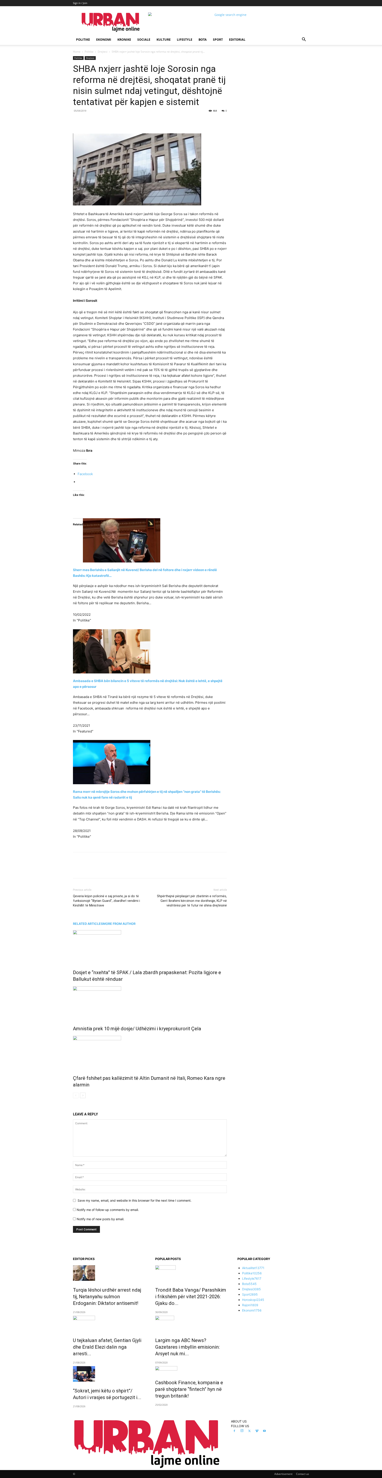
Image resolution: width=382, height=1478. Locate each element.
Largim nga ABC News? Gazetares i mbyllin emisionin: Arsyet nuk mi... (187, 1347)
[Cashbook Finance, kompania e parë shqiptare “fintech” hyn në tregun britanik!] (191, 1369)
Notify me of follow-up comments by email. (108, 1210)
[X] (113, 120)
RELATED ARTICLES (88, 923)
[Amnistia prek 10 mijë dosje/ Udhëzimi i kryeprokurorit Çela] (150, 1002)
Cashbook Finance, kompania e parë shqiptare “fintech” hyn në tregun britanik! (189, 1389)
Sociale (143, 39)
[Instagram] (242, 1431)
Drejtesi (102, 52)
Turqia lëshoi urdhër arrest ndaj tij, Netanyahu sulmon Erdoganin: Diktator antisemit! (107, 1296)
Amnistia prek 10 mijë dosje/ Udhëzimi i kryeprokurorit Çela (137, 1028)
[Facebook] (103, 120)
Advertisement (283, 1474)
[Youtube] (264, 1431)
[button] (303, 40)
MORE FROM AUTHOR (119, 923)
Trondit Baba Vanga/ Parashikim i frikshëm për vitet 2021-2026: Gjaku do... (190, 1296)
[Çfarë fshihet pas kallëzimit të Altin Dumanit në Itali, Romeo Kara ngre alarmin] (150, 1052)
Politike (83, 39)
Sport (218, 39)
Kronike (124, 39)
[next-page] (83, 1095)
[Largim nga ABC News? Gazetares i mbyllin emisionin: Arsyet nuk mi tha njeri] (191, 1323)
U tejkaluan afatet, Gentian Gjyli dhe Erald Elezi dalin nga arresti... (107, 1347)
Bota (203, 39)
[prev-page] (75, 1095)
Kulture (164, 39)
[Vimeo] (257, 1431)
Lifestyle (184, 39)
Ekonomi (103, 39)
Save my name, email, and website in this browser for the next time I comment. (134, 1200)
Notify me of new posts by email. (100, 1219)
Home (76, 52)
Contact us (302, 1474)
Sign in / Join (80, 3)
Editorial (237, 39)
